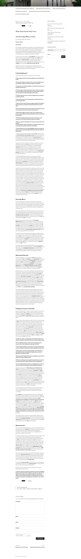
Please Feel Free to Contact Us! (21, 11)
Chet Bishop (26, 21)
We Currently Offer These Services (59, 8)
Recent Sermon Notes (22, 487)
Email (17, 522)
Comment (18, 501)
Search (48, 54)
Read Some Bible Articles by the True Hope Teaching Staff (39, 11)
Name (17, 516)
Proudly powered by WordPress (20, 556)
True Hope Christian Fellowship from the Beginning (24, 8)
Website (17, 528)
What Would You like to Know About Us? (43, 8)
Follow (30, 25)
